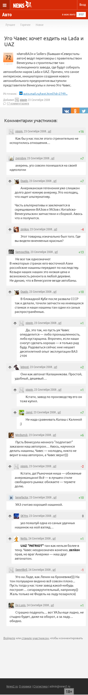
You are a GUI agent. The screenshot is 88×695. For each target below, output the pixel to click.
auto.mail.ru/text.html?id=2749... (45, 93)
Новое (40, 25)
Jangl (29, 412)
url (49, 131)
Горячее (25, 25)
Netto (24, 538)
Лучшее (10, 25)
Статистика (40, 686)
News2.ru (12, 686)
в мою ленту (68, 14)
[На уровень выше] (10, 181)
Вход (82, 5)
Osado (24, 181)
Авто (7, 14)
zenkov (25, 229)
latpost (25, 367)
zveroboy (20, 158)
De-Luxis (20, 605)
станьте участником (35, 638)
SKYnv (24, 516)
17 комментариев (18, 103)
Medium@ (21, 435)
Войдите (9, 638)
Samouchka (22, 252)
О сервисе (25, 686)
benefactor (21, 497)
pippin (23, 100)
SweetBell (21, 569)
